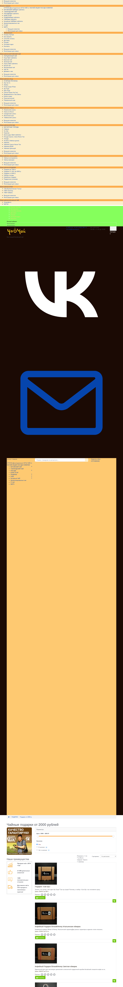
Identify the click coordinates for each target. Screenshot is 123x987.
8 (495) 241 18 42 (71, 227)
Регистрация (11, 223)
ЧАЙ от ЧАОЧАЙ (30, 8)
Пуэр (11, 79)
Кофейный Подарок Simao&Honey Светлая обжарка (56, 966)
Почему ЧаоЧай (16, 207)
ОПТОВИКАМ (95, 461)
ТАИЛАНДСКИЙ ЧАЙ (17, 469)
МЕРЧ (12, 484)
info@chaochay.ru (73, 229)
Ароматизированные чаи (18, 480)
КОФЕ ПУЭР (14, 472)
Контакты (13, 218)
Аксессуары (13, 156)
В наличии (42, 847)
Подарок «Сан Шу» (42, 886)
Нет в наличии (43, 850)
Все (39, 844)
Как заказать (14, 209)
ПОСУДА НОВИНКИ (46, 8)
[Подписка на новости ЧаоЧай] (61, 457)
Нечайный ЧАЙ (14, 200)
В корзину (41, 898)
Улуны (12, 108)
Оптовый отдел (15, 216)
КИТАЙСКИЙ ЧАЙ (15, 54)
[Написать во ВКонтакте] (61, 347)
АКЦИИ (37, 8)
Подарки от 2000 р (26, 817)
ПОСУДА (12, 125)
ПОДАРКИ (13, 167)
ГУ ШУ (13, 482)
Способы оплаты (16, 211)
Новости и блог (96, 459)
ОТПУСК (6, 8)
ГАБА (11, 187)
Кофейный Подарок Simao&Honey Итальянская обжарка (57, 926)
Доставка (13, 213)
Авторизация (11, 225)
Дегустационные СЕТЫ (17, 8)
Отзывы (13, 215)
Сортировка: (95, 856)
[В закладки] (114, 901)
